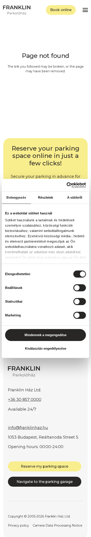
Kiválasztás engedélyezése (45, 348)
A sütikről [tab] (74, 197)
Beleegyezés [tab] (16, 197)
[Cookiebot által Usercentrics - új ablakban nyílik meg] (66, 185)
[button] (85, 10)
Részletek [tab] (45, 197)
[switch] (79, 287)
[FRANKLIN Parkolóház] (16, 10)
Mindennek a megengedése (45, 335)
